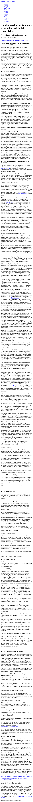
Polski (5, 9)
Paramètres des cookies (6, 779)
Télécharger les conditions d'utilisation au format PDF (14, 40)
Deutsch (6, 4)
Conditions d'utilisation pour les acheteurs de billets (14, 778)
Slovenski (6, 21)
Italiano (6, 11)
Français (6, 7)
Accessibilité (29, 776)
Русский (6, 14)
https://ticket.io (15, 298)
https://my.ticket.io (5, 168)
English (6, 5)
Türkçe (5, 15)
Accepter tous (17, 800)
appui (2, 776)
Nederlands (7, 8)
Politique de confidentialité (18, 776)
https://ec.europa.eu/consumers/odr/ (10, 726)
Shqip (5, 19)
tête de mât (7, 776)
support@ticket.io (22, 193)
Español (6, 12)
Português (6, 18)
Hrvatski (6, 17)
